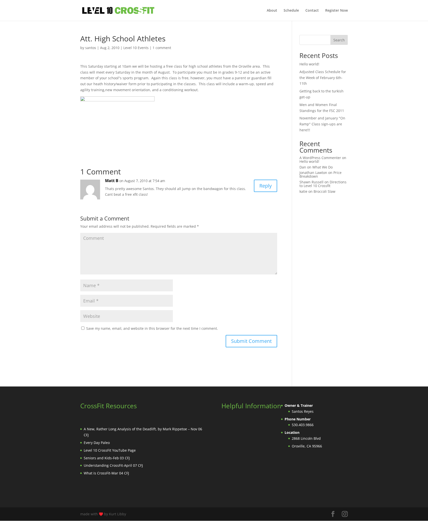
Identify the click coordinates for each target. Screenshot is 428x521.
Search (339, 40)
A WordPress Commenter (320, 157)
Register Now (336, 11)
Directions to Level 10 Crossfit (323, 184)
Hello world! (309, 64)
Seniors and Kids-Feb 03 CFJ (107, 458)
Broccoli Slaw (324, 191)
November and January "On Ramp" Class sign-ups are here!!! (322, 124)
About (272, 11)
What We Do (322, 167)
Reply (265, 185)
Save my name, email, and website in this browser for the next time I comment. (152, 328)
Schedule (291, 11)
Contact (312, 11)
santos (90, 47)
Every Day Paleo (97, 442)
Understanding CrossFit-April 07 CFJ (113, 465)
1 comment (162, 47)
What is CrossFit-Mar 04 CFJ (106, 473)
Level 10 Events (136, 47)
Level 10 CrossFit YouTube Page (110, 450)
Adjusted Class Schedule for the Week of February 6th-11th (322, 77)
